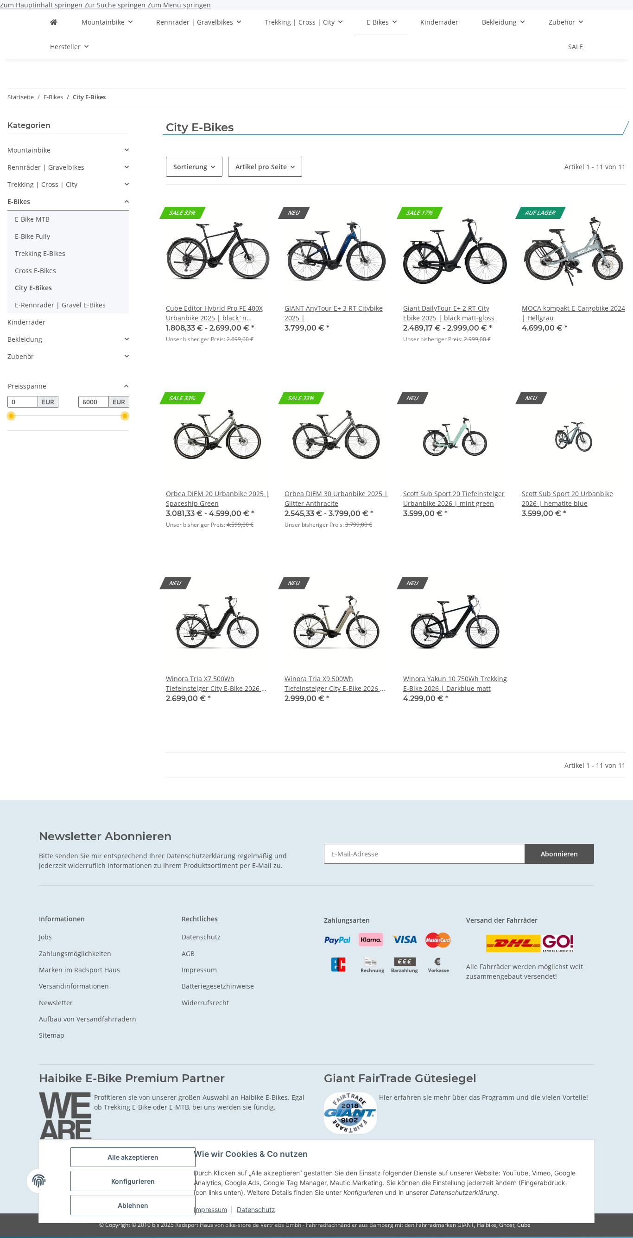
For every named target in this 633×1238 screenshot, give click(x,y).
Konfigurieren (133, 1181)
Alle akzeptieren (133, 1157)
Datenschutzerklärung (200, 855)
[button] (218, 277)
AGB (188, 953)
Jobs (45, 936)
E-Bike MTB (32, 219)
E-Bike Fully (32, 236)
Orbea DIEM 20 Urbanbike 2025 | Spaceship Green (217, 498)
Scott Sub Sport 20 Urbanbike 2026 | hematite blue (567, 498)
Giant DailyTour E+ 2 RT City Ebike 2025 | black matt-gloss (448, 313)
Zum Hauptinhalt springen (42, 4)
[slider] (11, 416)
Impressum (210, 1209)
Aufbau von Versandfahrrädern (87, 1019)
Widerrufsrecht (205, 1002)
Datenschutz (256, 1209)
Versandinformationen (74, 986)
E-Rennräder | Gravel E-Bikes (60, 304)
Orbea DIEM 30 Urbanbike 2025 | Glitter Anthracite (336, 498)
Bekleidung (24, 339)
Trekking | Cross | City (42, 184)
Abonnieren (559, 853)
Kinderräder (26, 322)
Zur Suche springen (115, 4)
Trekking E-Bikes (40, 253)
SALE (575, 46)
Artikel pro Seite (261, 166)
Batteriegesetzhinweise (218, 986)
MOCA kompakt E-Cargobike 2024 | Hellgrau (573, 313)
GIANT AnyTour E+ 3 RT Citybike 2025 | (334, 313)
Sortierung (190, 166)
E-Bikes (18, 201)
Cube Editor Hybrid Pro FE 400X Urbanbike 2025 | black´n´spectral (214, 313)
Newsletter (56, 1002)
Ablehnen (133, 1205)
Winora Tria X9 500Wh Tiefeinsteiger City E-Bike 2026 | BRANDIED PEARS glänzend (334, 683)
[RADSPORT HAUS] (54, 22)
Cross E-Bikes (35, 270)
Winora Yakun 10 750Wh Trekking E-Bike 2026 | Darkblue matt (455, 683)
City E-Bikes (33, 287)
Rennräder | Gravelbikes (45, 167)
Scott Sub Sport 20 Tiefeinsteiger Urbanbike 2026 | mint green (454, 498)
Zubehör (20, 356)
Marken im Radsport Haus (79, 969)
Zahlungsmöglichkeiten (75, 953)
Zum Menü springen (179, 4)
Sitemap (51, 1035)
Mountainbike (29, 150)
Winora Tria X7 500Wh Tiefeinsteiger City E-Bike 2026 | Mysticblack (215, 683)
